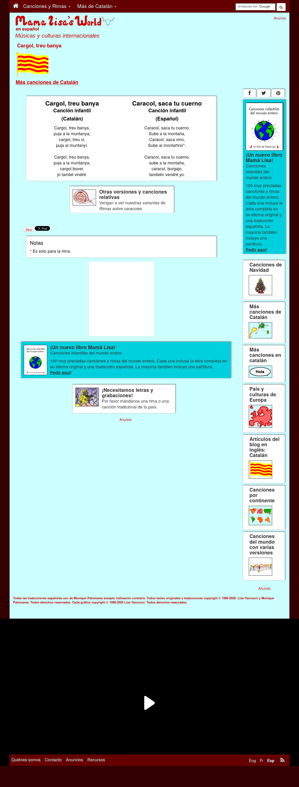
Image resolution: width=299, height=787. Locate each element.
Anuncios (74, 759)
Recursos (96, 759)
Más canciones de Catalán (47, 82)
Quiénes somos (26, 759)
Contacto (53, 759)
